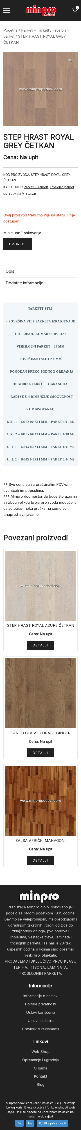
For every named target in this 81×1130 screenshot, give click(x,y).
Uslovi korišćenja (40, 1012)
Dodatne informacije (24, 283)
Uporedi (17, 244)
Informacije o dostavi (40, 996)
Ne (30, 1123)
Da (19, 1123)
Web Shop (41, 1051)
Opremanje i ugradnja (40, 1060)
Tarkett (30, 194)
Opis (10, 271)
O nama (40, 1068)
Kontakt (40, 1076)
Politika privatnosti (40, 1004)
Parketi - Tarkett (35, 30)
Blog (40, 1084)
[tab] (40, 271)
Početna (10, 30)
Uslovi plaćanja (41, 1020)
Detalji (40, 645)
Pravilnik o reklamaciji (40, 1029)
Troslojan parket (62, 187)
